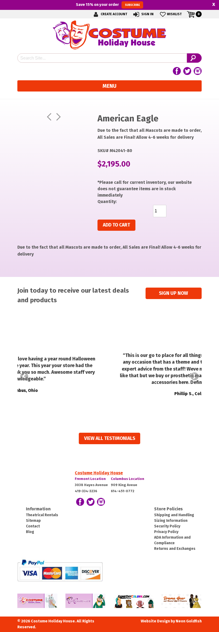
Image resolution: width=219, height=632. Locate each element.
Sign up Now (173, 293)
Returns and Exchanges (174, 548)
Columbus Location (127, 479)
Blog (30, 532)
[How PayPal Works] (60, 570)
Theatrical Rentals (42, 515)
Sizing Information (170, 520)
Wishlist (174, 14)
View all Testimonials (109, 438)
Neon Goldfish (189, 621)
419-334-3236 (86, 491)
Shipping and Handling (174, 515)
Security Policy (167, 526)
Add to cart (116, 225)
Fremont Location (90, 479)
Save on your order (108, 4)
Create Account (113, 14)
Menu (109, 86)
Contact (33, 526)
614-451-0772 (122, 491)
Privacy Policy (166, 532)
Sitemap (33, 520)
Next (194, 376)
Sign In (147, 14)
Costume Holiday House (99, 472)
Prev (24, 376)
